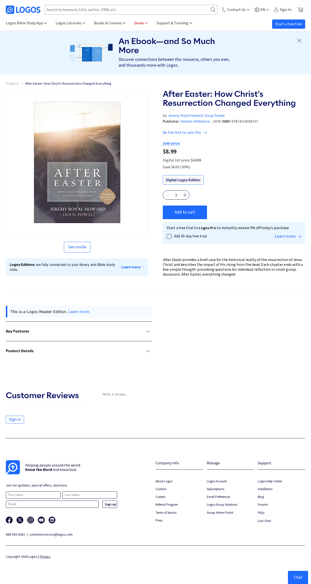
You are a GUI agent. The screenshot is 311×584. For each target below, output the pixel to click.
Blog (261, 497)
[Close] (299, 41)
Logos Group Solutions (222, 505)
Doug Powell (215, 115)
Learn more (130, 267)
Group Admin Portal (220, 513)
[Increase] (185, 195)
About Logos (164, 481)
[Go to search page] (213, 9)
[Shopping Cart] (300, 9)
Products (12, 83)
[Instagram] (30, 520)
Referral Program (167, 505)
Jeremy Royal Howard (185, 115)
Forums (263, 505)
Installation (265, 489)
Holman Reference (195, 121)
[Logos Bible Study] (23, 10)
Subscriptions (215, 489)
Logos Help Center (270, 481)
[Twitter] (20, 520)
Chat (298, 577)
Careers (160, 497)
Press (159, 520)
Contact (161, 489)
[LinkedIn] (52, 520)
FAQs (261, 513)
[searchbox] (130, 10)
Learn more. (79, 311)
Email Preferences (218, 497)
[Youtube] (41, 520)
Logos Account (217, 481)
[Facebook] (9, 520)
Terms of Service (166, 513)
